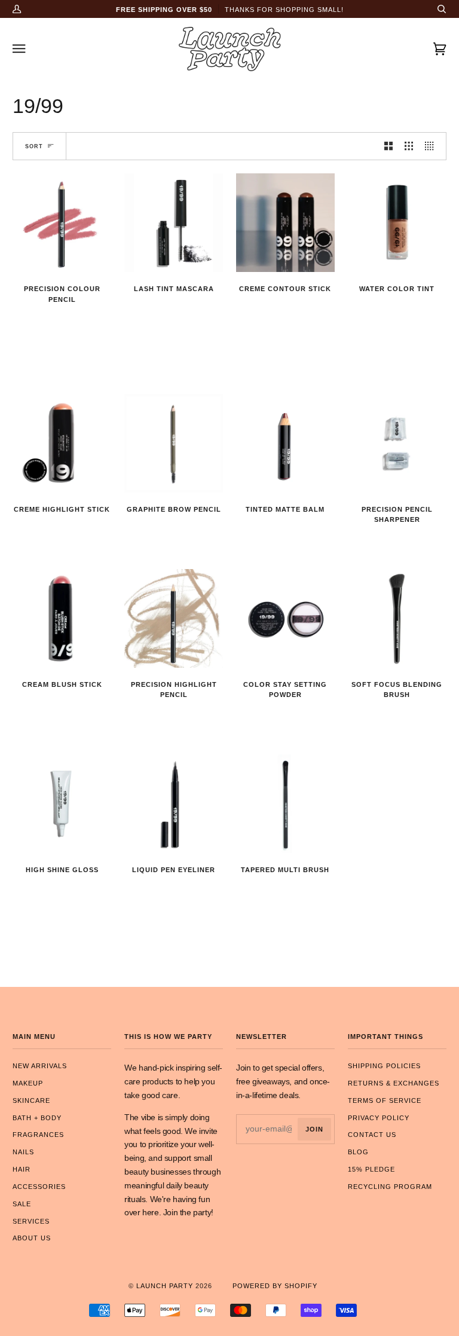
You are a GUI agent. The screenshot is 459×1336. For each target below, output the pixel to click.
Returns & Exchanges (393, 1083)
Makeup (28, 1083)
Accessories (39, 1186)
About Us (32, 1238)
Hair (21, 1169)
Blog (358, 1151)
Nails (23, 1151)
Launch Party (164, 1285)
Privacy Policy (378, 1117)
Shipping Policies (384, 1065)
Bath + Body (37, 1117)
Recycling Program (390, 1186)
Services (31, 1221)
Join (314, 1129)
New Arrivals (40, 1065)
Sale (22, 1203)
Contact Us (372, 1134)
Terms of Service (384, 1100)
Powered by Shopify (274, 1285)
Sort (34, 146)
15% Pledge (371, 1169)
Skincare (31, 1100)
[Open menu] (30, 49)
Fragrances (38, 1134)
